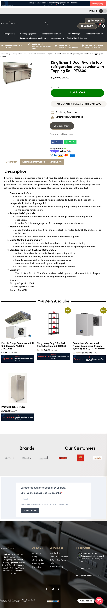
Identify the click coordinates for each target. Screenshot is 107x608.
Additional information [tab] (33, 162)
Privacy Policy (56, 567)
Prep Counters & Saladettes (34, 54)
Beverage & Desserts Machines (33, 38)
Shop (8, 54)
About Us (36, 553)
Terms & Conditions (59, 557)
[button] (30, 64)
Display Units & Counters (77, 38)
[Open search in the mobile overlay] (46, 23)
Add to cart (77, 92)
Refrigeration (9, 34)
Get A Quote (38, 564)
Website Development (85, 601)
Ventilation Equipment (94, 34)
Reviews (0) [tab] (56, 162)
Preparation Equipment (51, 34)
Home (2, 54)
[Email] (99, 601)
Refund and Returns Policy (59, 561)
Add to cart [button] (7, 364)
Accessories (56, 38)
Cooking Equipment (28, 34)
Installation (55, 553)
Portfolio (36, 567)
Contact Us (37, 560)
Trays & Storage (73, 34)
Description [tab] (11, 162)
